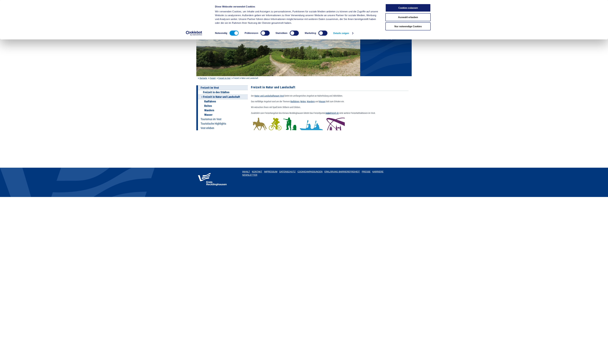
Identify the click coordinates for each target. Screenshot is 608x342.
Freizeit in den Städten (216, 92)
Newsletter (249, 175)
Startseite (203, 78)
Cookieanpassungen (310, 171)
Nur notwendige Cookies (408, 26)
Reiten (208, 106)
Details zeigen (341, 33)
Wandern (209, 110)
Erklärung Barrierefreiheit (342, 171)
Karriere (377, 171)
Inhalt (246, 171)
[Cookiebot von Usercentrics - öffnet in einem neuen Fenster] (194, 33)
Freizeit (213, 78)
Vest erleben (207, 128)
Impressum (270, 171)
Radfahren (210, 101)
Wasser (208, 114)
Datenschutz (287, 171)
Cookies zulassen (408, 7)
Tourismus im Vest (211, 119)
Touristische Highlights (213, 123)
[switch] (265, 33)
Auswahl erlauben (408, 17)
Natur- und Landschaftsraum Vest (269, 96)
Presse (366, 171)
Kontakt (257, 171)
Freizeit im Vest (224, 78)
